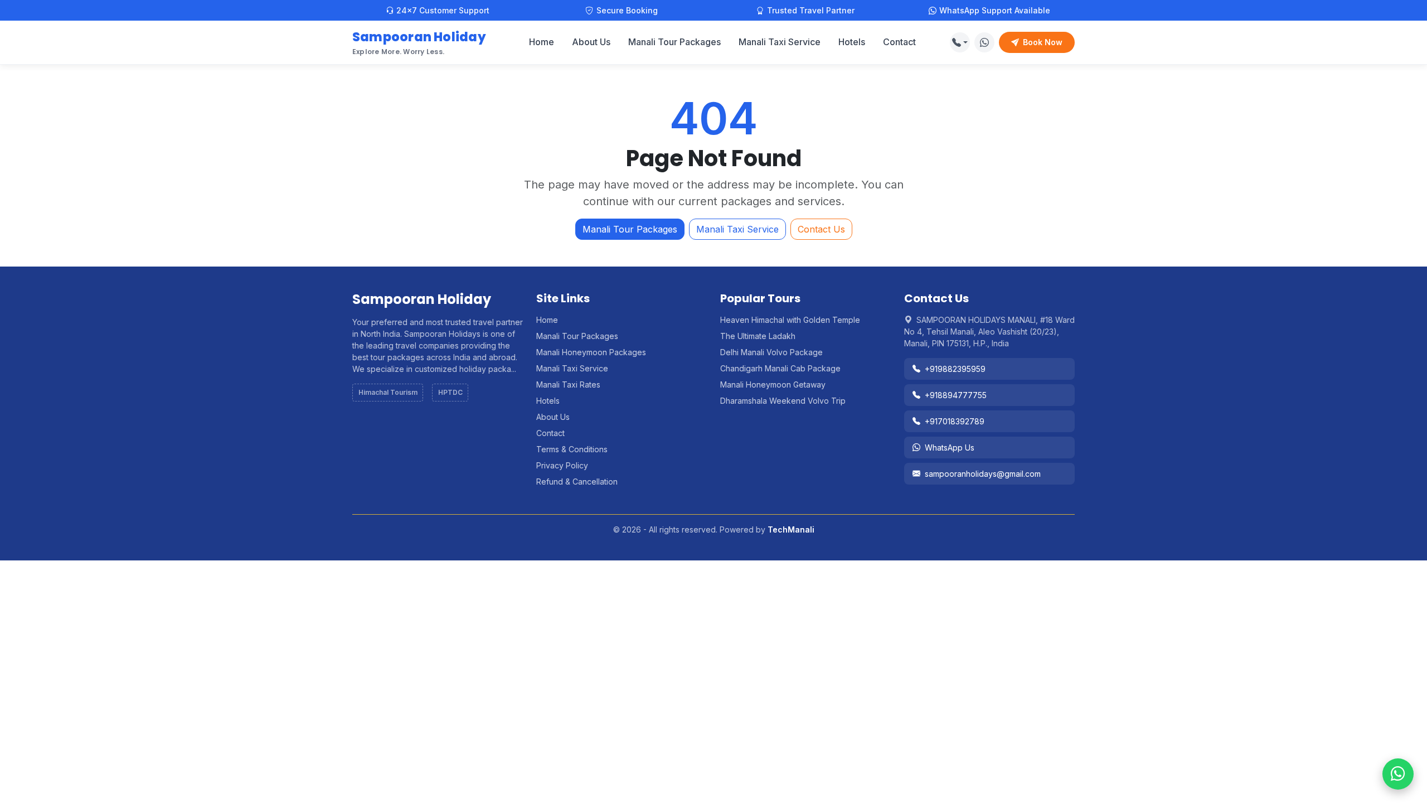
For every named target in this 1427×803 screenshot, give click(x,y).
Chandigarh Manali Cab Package (780, 368)
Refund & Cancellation (577, 481)
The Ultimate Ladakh (757, 336)
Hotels (851, 41)
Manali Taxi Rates (568, 384)
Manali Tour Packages (674, 41)
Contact (899, 41)
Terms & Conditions (572, 449)
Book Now (1042, 42)
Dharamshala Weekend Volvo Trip (783, 400)
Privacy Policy (562, 465)
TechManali (791, 529)
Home (541, 41)
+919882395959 (955, 369)
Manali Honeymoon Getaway (773, 384)
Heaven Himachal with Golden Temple (790, 320)
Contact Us (821, 229)
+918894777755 (956, 395)
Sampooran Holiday (419, 42)
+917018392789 (954, 421)
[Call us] (960, 42)
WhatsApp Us (949, 447)
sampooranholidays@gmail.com (983, 473)
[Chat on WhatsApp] (984, 42)
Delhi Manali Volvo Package (771, 352)
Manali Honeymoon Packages (591, 352)
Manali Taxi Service (780, 41)
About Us (591, 41)
